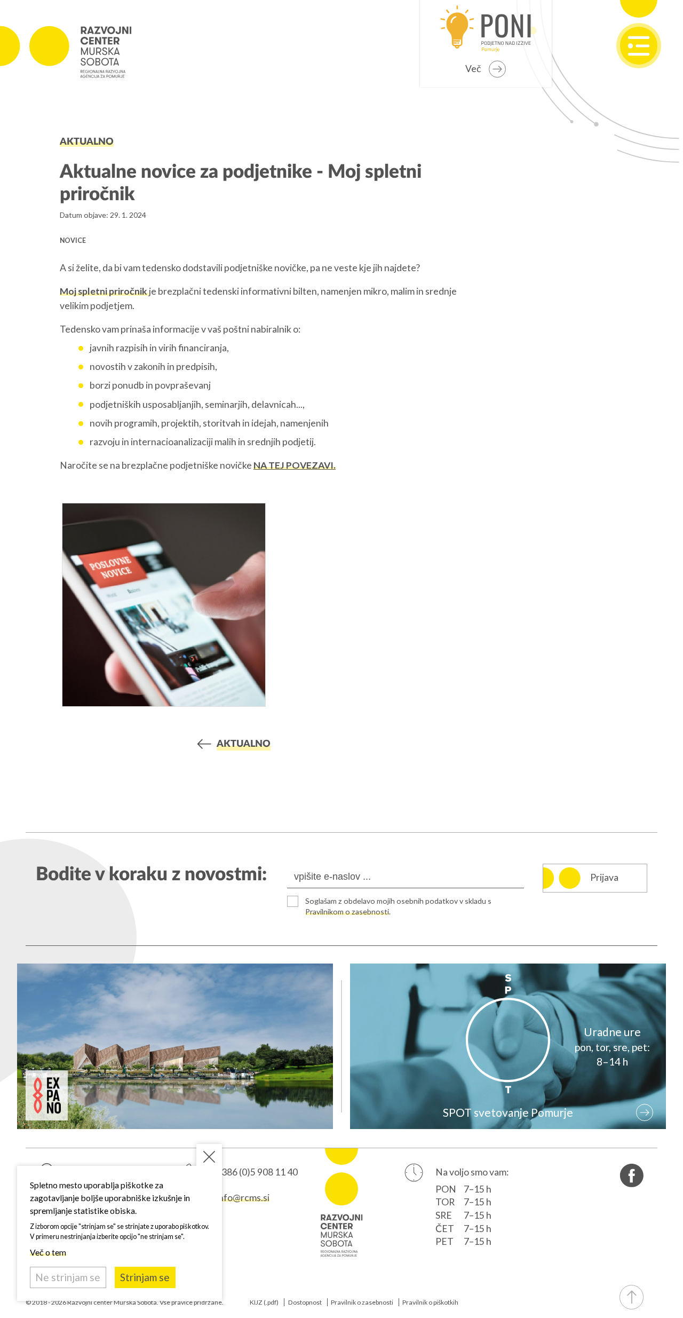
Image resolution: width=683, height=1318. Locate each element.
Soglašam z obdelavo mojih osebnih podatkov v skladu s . (398, 906)
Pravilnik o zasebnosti (362, 1302)
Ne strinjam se (67, 1277)
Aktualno (87, 142)
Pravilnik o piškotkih (430, 1302)
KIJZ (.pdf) (264, 1302)
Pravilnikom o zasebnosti (347, 911)
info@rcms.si (242, 1197)
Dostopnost (305, 1302)
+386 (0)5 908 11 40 (257, 1172)
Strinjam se (145, 1277)
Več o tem (48, 1252)
